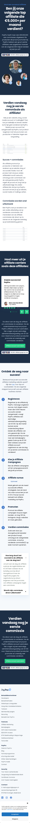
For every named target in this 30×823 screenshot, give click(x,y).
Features (4, 722)
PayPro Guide (5, 762)
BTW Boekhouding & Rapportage (12, 735)
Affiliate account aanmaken (15, 346)
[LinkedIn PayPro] (2, 798)
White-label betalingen (8, 759)
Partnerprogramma (7, 754)
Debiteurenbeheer (7, 738)
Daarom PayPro (6, 748)
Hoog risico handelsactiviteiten (11, 706)
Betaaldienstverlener (8, 695)
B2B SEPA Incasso (7, 733)
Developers (5, 698)
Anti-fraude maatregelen (9, 780)
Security (4, 769)
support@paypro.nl (12, 787)
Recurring (4, 714)
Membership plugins (7, 712)
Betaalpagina (5, 727)
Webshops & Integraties (9, 704)
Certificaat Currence (8, 777)
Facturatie (4, 741)
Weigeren (15, 819)
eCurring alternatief (7, 756)
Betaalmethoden (6, 701)
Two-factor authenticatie (9, 772)
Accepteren (15, 814)
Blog (2, 751)
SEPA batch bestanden (8, 730)
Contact (4, 764)
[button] (27, 803)
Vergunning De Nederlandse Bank (12, 775)
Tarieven (4, 709)
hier (13, 384)
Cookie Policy (9, 809)
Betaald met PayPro (7, 717)
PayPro (3, 745)
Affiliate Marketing (7, 724)
